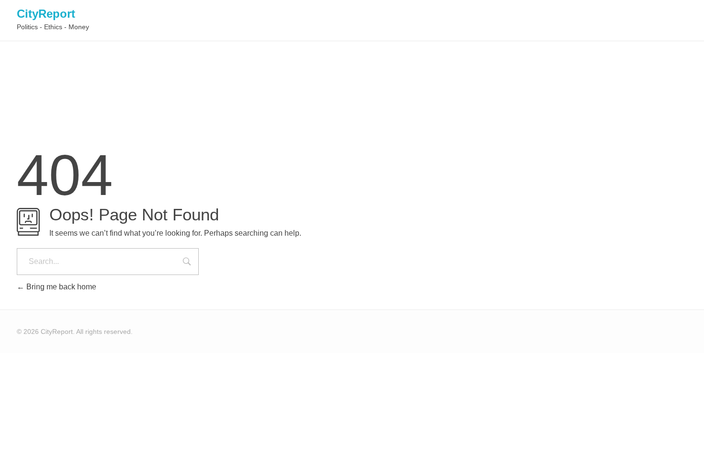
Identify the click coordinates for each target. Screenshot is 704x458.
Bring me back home (60, 287)
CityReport (46, 13)
